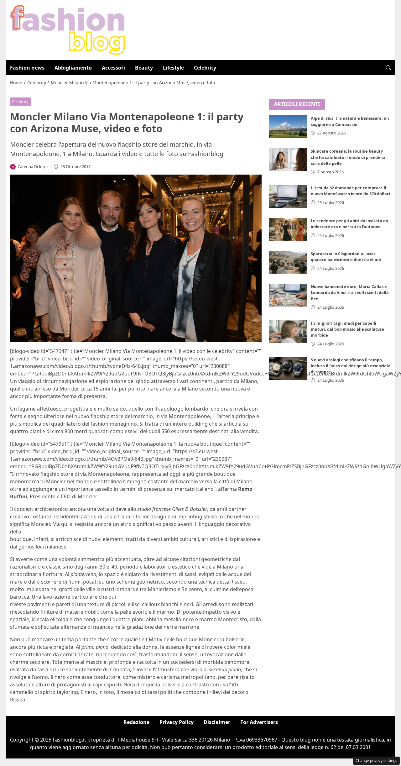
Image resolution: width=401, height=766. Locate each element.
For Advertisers (259, 722)
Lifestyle (173, 67)
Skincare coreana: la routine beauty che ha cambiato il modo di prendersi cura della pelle (348, 157)
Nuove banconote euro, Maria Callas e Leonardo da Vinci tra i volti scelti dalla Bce (350, 293)
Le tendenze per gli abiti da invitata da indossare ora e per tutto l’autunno (349, 223)
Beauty (144, 67)
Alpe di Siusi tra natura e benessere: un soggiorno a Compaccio (350, 121)
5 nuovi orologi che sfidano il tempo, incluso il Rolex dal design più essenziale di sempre (350, 366)
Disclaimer (217, 722)
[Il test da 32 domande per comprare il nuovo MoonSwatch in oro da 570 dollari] (288, 196)
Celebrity (205, 67)
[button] (388, 67)
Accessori (113, 67)
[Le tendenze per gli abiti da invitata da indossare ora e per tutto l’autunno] (288, 229)
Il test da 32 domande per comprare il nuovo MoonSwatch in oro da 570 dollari (350, 191)
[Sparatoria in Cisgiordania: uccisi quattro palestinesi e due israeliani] (288, 262)
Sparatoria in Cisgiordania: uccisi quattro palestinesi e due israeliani (346, 256)
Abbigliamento (73, 67)
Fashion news (27, 67)
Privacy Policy (176, 722)
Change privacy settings (376, 760)
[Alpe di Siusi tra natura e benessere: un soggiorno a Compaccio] (288, 127)
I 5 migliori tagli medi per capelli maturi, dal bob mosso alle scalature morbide (347, 329)
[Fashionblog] (67, 29)
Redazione (136, 722)
